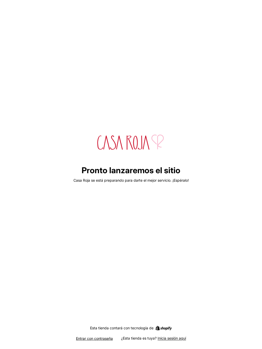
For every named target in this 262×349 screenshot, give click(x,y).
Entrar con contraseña (94, 338)
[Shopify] (164, 328)
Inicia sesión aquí (172, 338)
